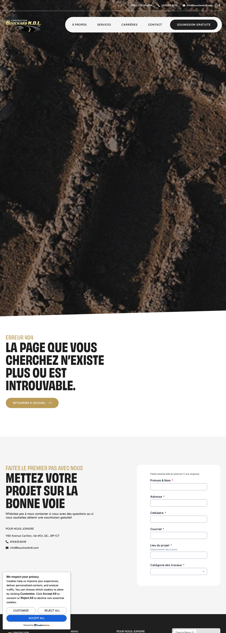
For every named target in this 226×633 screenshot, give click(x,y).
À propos (79, 24)
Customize (21, 610)
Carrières (129, 24)
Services (104, 24)
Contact (155, 24)
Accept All (37, 618)
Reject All (52, 610)
